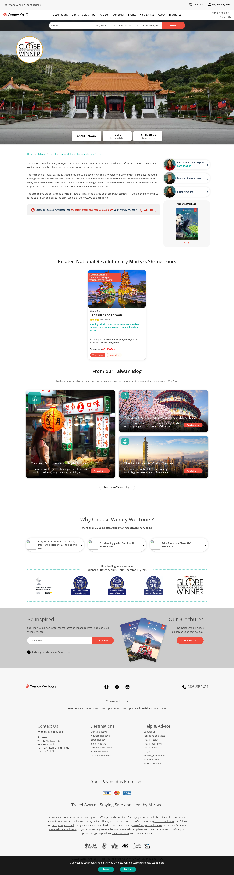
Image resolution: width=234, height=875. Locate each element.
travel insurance (120, 833)
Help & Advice (157, 726)
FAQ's (147, 751)
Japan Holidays (98, 739)
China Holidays (98, 731)
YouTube (127, 687)
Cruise (104, 14)
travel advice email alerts (62, 829)
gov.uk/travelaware (163, 821)
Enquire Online (185, 191)
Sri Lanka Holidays (100, 755)
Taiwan (42, 154)
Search (173, 25)
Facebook (106, 687)
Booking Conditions (154, 755)
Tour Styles (118, 14)
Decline (127, 869)
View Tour (97, 354)
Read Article (100, 470)
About (161, 14)
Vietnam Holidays (100, 735)
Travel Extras (151, 747)
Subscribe (148, 210)
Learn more (158, 862)
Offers (75, 14)
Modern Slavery (152, 763)
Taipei (52, 154)
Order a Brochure (186, 203)
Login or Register (221, 4)
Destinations (60, 14)
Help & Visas (146, 14)
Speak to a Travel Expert (190, 162)
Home (30, 154)
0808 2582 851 (221, 13)
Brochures (175, 14)
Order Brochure (190, 640)
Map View (114, 355)
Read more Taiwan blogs (117, 487)
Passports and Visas (154, 735)
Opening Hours (117, 701)
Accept (106, 869)
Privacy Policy (151, 759)
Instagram (117, 687)
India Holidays (98, 743)
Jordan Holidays (99, 751)
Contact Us (225, 16)
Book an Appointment (189, 178)
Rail (94, 14)
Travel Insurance (153, 743)
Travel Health (151, 739)
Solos (85, 14)
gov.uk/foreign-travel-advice (146, 825)
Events (132, 14)
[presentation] (185, 242)
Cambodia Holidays (101, 747)
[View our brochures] (187, 223)
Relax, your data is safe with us (51, 652)
